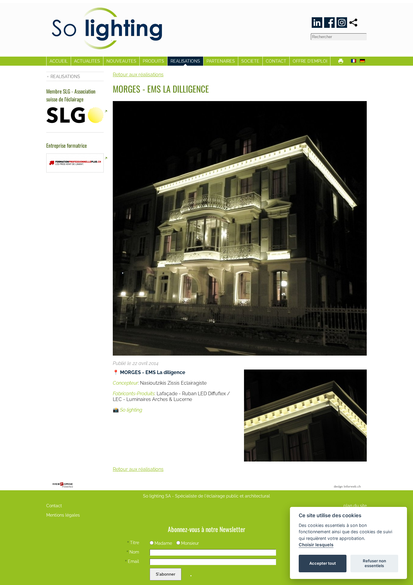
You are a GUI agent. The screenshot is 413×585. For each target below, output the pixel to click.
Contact (54, 505)
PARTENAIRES (221, 61)
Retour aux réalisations (138, 74)
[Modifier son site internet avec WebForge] (62, 485)
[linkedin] (317, 22)
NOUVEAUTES (121, 61)
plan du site (355, 505)
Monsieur (190, 543)
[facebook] (329, 22)
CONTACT (276, 61)
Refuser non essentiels (374, 563)
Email (133, 561)
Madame (163, 543)
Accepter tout (322, 563)
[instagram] (342, 22)
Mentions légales (63, 515)
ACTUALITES (87, 61)
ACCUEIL (59, 61)
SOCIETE (250, 61)
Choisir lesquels (316, 544)
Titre (134, 542)
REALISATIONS (185, 61)
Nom (134, 551)
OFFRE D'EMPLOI (310, 61)
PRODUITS (153, 61)
